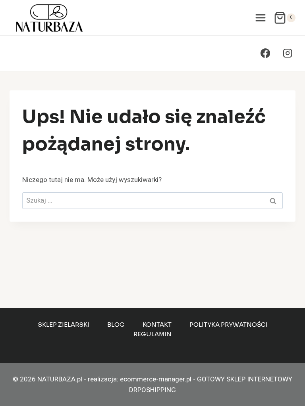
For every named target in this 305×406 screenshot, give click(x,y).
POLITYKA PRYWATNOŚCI (228, 324)
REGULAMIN (152, 334)
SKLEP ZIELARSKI (63, 324)
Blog (116, 324)
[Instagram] (287, 53)
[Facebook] (265, 53)
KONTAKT (157, 324)
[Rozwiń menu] (260, 18)
